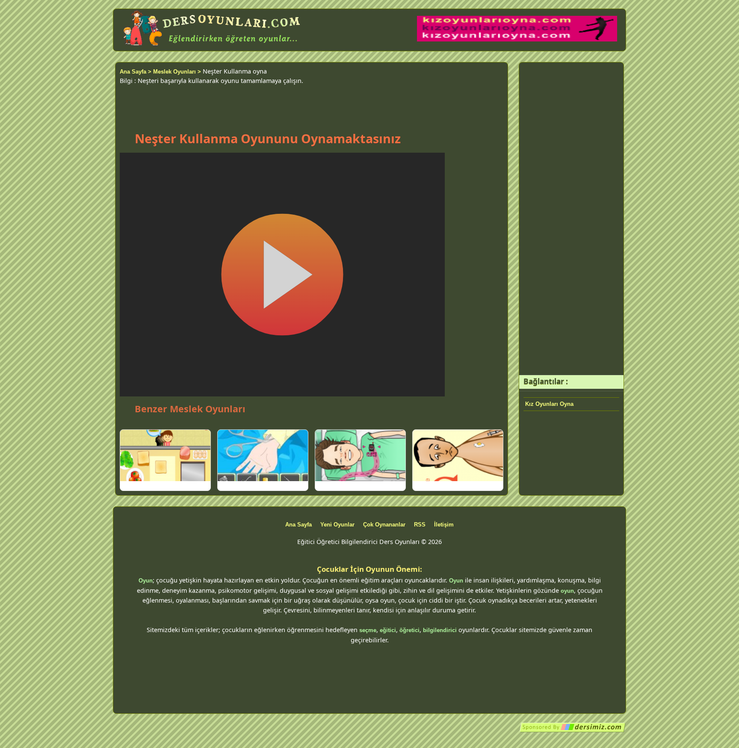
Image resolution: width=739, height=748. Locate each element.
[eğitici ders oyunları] (212, 46)
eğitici (388, 630)
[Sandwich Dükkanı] (165, 455)
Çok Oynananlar (384, 524)
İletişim (444, 524)
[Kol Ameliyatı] (263, 455)
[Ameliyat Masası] (458, 455)
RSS (420, 524)
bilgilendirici (440, 630)
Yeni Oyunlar (337, 524)
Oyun (146, 580)
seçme (367, 630)
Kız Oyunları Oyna (549, 404)
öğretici (409, 630)
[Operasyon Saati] (360, 455)
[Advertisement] (311, 104)
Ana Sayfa (298, 524)
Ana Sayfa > (135, 71)
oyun (567, 591)
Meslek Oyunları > (177, 71)
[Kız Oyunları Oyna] (517, 39)
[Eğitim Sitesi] (572, 730)
